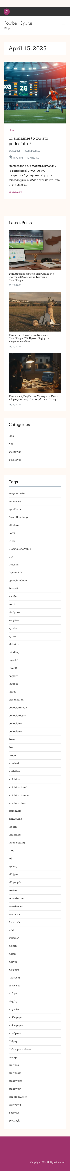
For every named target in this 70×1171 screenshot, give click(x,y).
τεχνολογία (15, 1104)
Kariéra (13, 596)
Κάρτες (12, 954)
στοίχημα (14, 1065)
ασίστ (12, 930)
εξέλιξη (13, 946)
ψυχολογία (14, 1120)
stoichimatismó (18, 787)
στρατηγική (15, 1089)
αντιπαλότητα (16, 898)
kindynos (14, 612)
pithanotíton (16, 699)
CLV (11, 556)
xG (10, 858)
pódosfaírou (16, 731)
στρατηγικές (15, 1081)
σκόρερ (13, 1057)
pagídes (13, 676)
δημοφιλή (14, 938)
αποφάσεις (14, 914)
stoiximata (15, 811)
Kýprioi (13, 628)
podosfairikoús (18, 707)
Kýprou (13, 636)
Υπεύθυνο (14, 1112)
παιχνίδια (14, 1009)
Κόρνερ (13, 961)
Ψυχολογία (15, 459)
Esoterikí (14, 588)
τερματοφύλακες (18, 1097)
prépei (13, 755)
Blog (11, 130)
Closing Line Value (20, 549)
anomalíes (15, 501)
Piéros (12, 691)
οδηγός (13, 1001)
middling (14, 652)
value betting (17, 842)
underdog (15, 834)
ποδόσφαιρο (15, 1017)
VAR (11, 850)
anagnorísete (17, 493)
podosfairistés (17, 715)
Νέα (11, 444)
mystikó (13, 660)
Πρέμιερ (13, 1041)
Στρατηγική (15, 452)
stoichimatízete (18, 803)
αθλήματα (14, 874)
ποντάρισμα (15, 1033)
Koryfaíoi (14, 620)
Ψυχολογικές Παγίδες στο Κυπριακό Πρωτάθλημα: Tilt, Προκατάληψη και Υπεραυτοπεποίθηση (29, 338)
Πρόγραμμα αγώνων (20, 1049)
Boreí (12, 533)
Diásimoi (14, 564)
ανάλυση (13, 890)
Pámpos (13, 683)
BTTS (12, 541)
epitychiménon (18, 580)
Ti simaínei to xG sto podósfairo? (28, 141)
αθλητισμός (15, 882)
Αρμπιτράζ (14, 922)
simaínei (14, 763)
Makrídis (14, 644)
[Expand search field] (7, 11)
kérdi (12, 604)
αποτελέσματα (16, 906)
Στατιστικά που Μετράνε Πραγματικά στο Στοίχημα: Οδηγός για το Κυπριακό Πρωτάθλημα (31, 277)
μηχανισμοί (15, 985)
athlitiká (14, 525)
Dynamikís (15, 572)
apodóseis (15, 509)
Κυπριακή (14, 969)
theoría (13, 826)
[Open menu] (63, 25)
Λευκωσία (14, 977)
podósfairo (15, 723)
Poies (12, 739)
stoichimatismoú (19, 795)
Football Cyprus (18, 23)
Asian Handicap (18, 517)
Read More (15, 192)
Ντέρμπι (13, 993)
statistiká (14, 771)
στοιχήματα (15, 1073)
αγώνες (13, 866)
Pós (11, 747)
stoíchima (14, 779)
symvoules (15, 818)
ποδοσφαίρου (16, 1025)
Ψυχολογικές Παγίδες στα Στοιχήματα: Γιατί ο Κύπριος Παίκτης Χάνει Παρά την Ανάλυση (34, 398)
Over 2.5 (14, 668)
